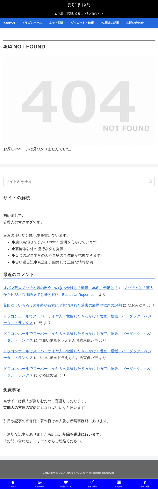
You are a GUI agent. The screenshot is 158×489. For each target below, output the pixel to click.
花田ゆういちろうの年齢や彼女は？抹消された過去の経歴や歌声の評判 (62, 305)
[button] (150, 181)
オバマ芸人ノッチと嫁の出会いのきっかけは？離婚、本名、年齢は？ (60, 288)
